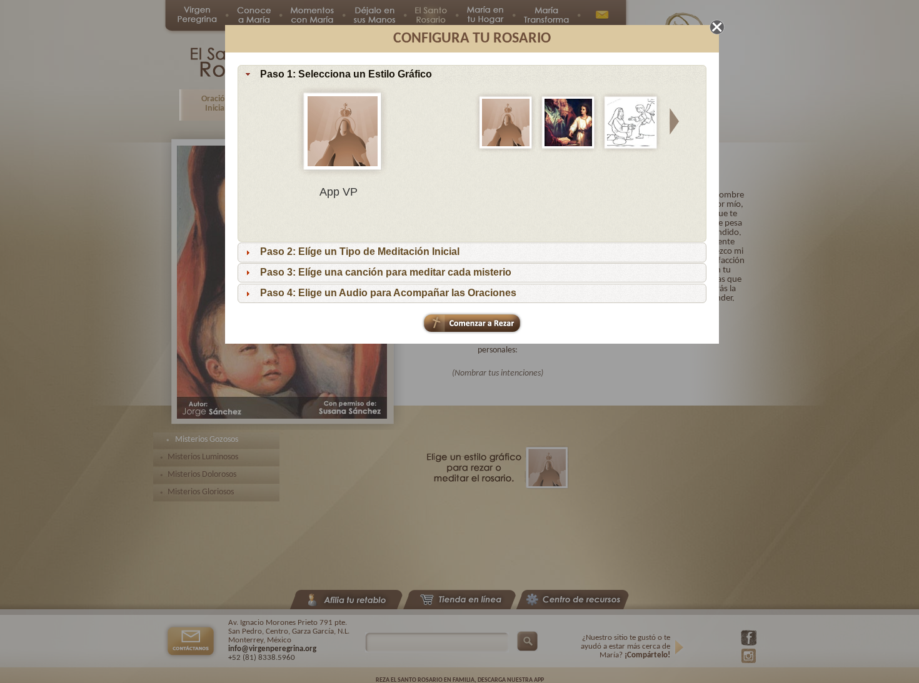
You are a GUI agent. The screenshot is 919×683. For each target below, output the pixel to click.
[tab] (472, 75)
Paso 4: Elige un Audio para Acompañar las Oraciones (388, 292)
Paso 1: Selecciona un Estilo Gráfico (346, 74)
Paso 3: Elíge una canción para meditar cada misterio (385, 272)
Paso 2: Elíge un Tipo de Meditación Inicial (360, 252)
